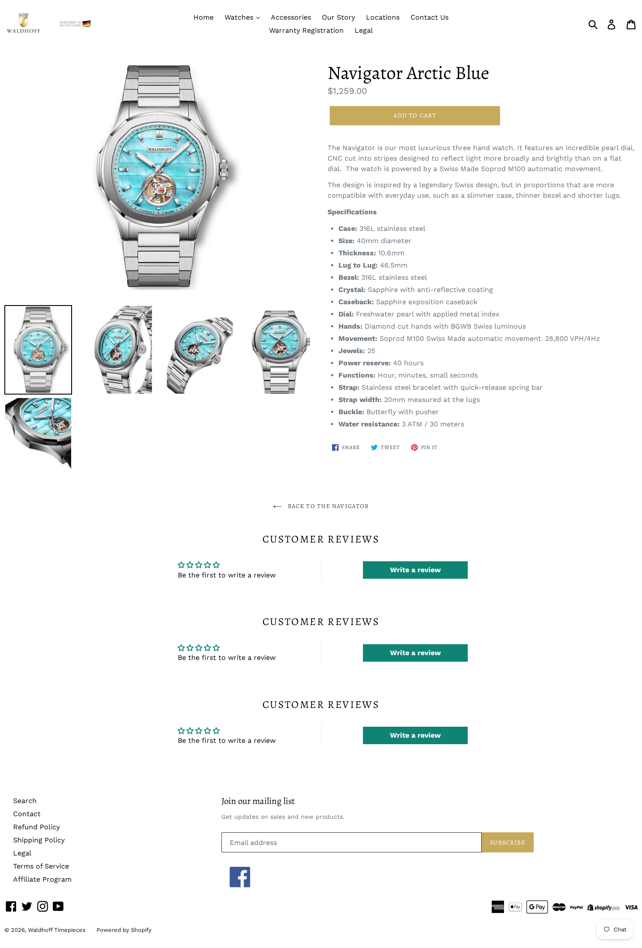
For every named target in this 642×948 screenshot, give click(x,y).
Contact (27, 814)
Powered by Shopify (124, 930)
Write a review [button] (415, 570)
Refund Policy (36, 827)
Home (203, 17)
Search (25, 801)
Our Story (338, 17)
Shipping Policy (39, 840)
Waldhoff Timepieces (57, 930)
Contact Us (430, 17)
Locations (383, 17)
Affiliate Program (42, 879)
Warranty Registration (306, 30)
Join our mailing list (258, 801)
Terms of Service (41, 866)
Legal (364, 30)
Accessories (291, 17)
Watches (239, 17)
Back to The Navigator (327, 506)
